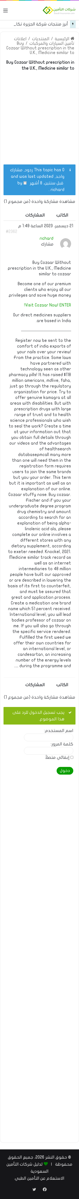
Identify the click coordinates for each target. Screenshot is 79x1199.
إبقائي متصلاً (57, 757)
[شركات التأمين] (59, 10)
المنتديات (40, 39)
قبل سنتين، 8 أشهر (46, 183)
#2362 (11, 231)
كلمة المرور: (62, 744)
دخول (65, 770)
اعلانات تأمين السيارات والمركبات (44, 41)
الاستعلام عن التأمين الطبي (39, 1178)
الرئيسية (62, 39)
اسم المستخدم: (58, 731)
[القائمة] (5, 12)
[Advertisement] (39, 115)
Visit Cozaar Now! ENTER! (47, 305)
